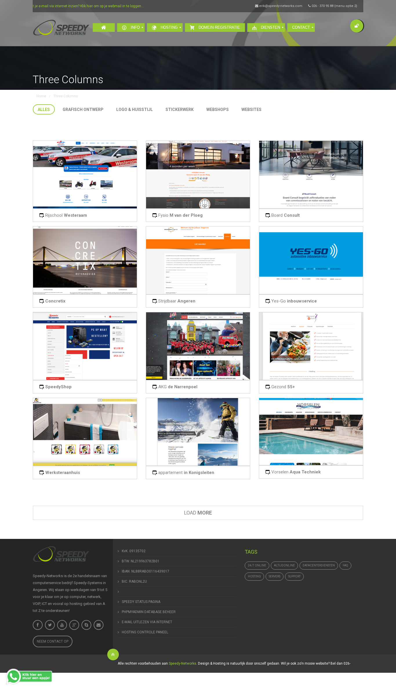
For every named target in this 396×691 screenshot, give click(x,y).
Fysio (180, 215)
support (294, 576)
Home (41, 96)
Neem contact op (52, 641)
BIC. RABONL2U (134, 581)
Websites (251, 109)
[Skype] (86, 625)
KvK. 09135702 (134, 551)
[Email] (98, 625)
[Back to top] (113, 654)
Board (285, 215)
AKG (177, 386)
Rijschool (65, 215)
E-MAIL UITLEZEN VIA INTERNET (147, 622)
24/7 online (257, 565)
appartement (185, 472)
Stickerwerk (180, 109)
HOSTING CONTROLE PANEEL (145, 632)
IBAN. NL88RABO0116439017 (145, 571)
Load (198, 513)
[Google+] (74, 625)
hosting (254, 576)
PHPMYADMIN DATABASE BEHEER (149, 612)
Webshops (217, 109)
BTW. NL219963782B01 (140, 561)
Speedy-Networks (182, 663)
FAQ (345, 565)
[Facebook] (38, 625)
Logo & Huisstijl (134, 109)
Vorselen (295, 472)
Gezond (282, 386)
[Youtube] (62, 625)
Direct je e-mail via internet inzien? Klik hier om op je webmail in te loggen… (63, 6)
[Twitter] (50, 625)
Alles (44, 109)
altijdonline (284, 565)
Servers (274, 576)
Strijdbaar (176, 301)
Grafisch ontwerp (83, 109)
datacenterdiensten (319, 565)
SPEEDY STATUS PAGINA (141, 602)
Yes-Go (293, 301)
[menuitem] (104, 27)
